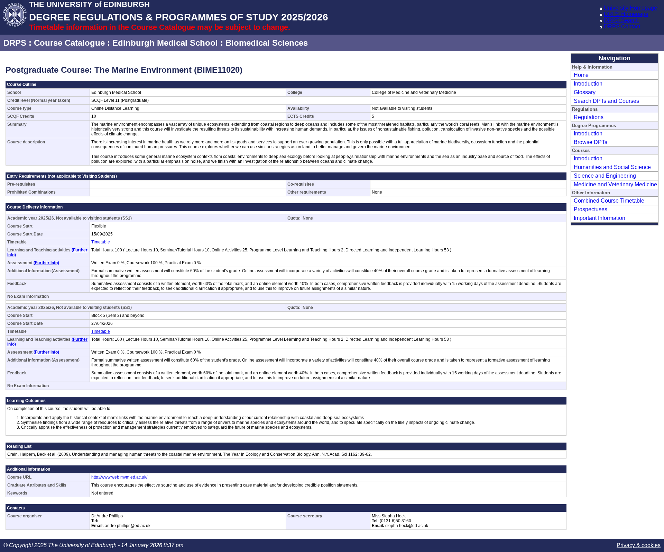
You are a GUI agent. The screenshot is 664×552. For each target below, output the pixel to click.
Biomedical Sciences (266, 42)
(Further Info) (46, 262)
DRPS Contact (622, 26)
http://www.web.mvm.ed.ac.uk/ (119, 477)
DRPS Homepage (626, 14)
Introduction (588, 84)
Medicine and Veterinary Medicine (615, 184)
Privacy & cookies (639, 545)
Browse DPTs (590, 142)
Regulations (588, 117)
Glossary (585, 92)
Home (581, 75)
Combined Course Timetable (609, 201)
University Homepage (630, 8)
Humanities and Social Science (612, 167)
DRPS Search (621, 20)
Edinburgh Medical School (165, 42)
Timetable (100, 242)
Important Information (599, 218)
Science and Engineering (605, 176)
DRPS (14, 42)
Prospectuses (590, 209)
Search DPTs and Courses (606, 101)
